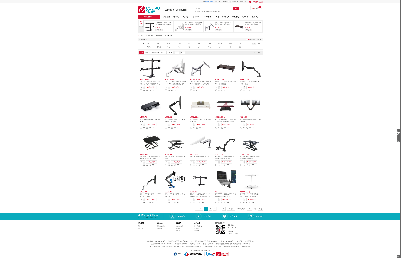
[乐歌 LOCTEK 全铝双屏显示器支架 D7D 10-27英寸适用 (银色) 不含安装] (209, 22)
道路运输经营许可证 (181, 244)
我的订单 (217, 1)
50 (223, 209)
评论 (162, 52)
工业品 (216, 17)
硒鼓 (211, 11)
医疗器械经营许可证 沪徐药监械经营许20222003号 (164, 246)
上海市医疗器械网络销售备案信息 (191, 246)
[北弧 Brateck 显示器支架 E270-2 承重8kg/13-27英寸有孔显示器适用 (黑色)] (200, 179)
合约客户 (176, 17)
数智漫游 (166, 17)
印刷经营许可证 (246, 246)
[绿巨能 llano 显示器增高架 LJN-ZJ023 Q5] (150, 105)
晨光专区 (196, 17)
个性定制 (235, 17)
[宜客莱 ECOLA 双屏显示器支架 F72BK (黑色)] (250, 105)
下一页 (231, 209)
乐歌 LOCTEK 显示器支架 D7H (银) (200, 156)
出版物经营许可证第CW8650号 (212, 246)
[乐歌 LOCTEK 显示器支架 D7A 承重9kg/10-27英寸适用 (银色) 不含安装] (179, 22)
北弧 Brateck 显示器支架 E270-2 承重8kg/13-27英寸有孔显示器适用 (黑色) (200, 196)
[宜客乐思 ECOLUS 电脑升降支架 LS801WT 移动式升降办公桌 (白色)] (250, 179)
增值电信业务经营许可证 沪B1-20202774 (206, 241)
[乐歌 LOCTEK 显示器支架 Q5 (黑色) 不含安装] (175, 179)
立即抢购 (159, 30)
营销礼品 (225, 17)
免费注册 (210, 1)
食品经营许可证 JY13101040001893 (161, 244)
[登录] (398, 130)
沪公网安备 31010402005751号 (156, 241)
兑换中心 (245, 17)
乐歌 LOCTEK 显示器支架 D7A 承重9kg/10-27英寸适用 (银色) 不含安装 (193, 24)
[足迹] (398, 137)
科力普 (203, 11)
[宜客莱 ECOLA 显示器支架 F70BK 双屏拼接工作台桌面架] (175, 105)
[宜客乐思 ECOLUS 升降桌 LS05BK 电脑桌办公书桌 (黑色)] (250, 142)
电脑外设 (159, 35)
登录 (206, 1)
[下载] (398, 134)
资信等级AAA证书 (195, 244)
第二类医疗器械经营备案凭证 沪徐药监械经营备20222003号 (233, 244)
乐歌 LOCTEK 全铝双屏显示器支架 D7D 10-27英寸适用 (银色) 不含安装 (223, 24)
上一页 (199, 209)
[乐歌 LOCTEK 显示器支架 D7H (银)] (200, 142)
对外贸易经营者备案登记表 (231, 246)
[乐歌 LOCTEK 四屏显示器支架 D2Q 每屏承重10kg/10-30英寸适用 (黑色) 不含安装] (149, 22)
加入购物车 (152, 87)
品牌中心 (255, 17)
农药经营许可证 (249, 241)
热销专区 (186, 17)
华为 (214, 11)
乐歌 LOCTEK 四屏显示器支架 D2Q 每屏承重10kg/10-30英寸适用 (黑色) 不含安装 (163, 24)
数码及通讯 (150, 35)
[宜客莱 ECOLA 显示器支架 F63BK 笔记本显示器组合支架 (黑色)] (225, 179)
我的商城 (225, 1)
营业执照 (239, 241)
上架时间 (155, 52)
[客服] (398, 140)
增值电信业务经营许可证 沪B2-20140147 (180, 241)
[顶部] (398, 256)
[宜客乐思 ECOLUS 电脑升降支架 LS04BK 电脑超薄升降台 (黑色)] (150, 142)
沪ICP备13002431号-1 (227, 241)
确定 (260, 209)
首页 (141, 35)
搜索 (236, 8)
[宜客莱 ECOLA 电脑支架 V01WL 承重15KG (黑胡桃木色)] (239, 22)
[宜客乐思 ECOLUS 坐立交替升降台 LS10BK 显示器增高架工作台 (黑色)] (225, 105)
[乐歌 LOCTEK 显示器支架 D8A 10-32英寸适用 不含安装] (150, 179)
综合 (141, 52)
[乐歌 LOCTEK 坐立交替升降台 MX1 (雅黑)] (175, 142)
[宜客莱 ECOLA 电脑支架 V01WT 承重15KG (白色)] (200, 105)
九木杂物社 (207, 17)
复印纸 (208, 11)
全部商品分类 (147, 17)
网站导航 (234, 1)
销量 (146, 52)
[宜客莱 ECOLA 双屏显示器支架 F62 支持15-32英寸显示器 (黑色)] (225, 142)
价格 (169, 52)
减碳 (219, 11)
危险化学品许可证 (208, 244)
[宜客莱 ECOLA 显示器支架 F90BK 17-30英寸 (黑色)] (250, 67)
